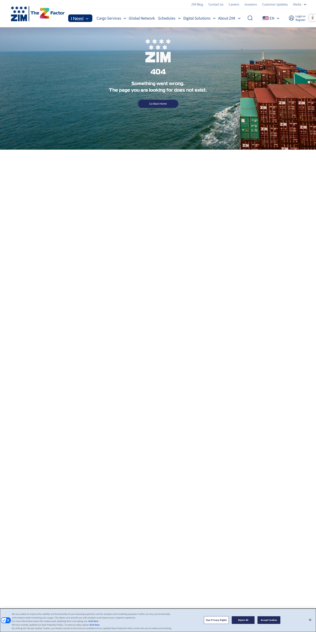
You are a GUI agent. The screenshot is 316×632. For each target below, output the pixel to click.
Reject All (243, 620)
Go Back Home (158, 103)
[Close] (310, 620)
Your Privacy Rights (216, 620)
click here (93, 621)
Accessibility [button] (312, 18)
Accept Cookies (269, 620)
